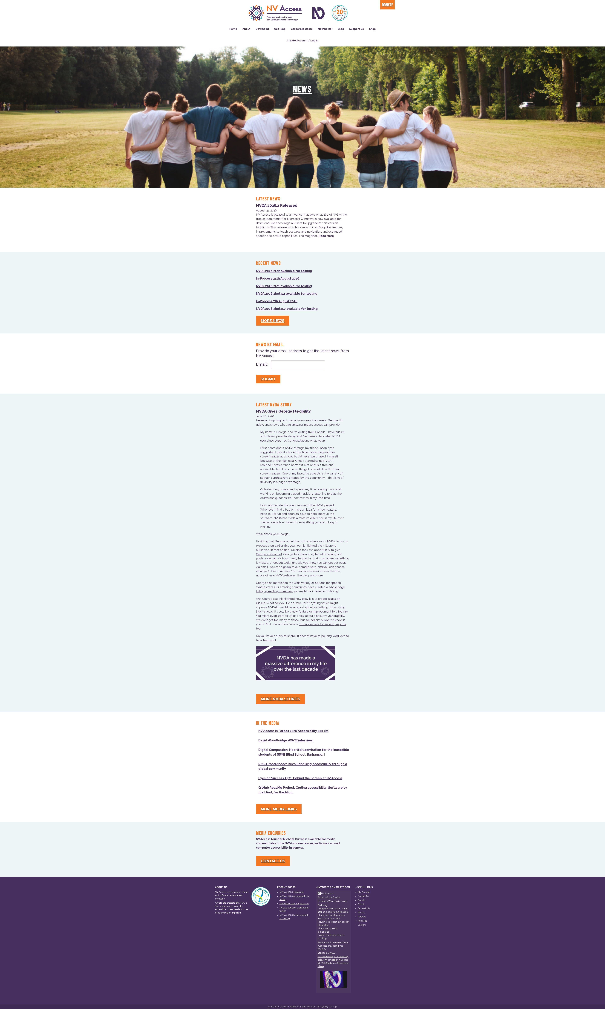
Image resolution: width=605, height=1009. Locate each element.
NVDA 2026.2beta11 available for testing (286, 293)
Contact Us (273, 861)
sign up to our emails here (298, 567)
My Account (364, 892)
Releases (362, 920)
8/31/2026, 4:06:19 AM (329, 897)
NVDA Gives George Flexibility (283, 411)
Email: (262, 364)
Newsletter (325, 28)
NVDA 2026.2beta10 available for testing (287, 309)
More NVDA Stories (280, 699)
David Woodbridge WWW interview (285, 740)
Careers (362, 925)
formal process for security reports (322, 624)
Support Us (356, 28)
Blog (341, 28)
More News (272, 320)
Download (262, 28)
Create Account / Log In (302, 40)
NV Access (326, 893)
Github (361, 904)
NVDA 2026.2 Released (276, 205)
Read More (326, 235)
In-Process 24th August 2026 (277, 278)
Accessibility (364, 908)
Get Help (279, 28)
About (246, 28)
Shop (372, 28)
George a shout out (269, 554)
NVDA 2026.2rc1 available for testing (284, 286)
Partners (362, 916)
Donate (387, 5)
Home (233, 28)
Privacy (361, 912)
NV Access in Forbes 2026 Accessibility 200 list (293, 731)
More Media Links (279, 809)
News (302, 90)
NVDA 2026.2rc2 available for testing (284, 271)
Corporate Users (302, 28)
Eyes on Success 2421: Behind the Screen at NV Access (300, 778)
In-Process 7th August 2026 (276, 301)
